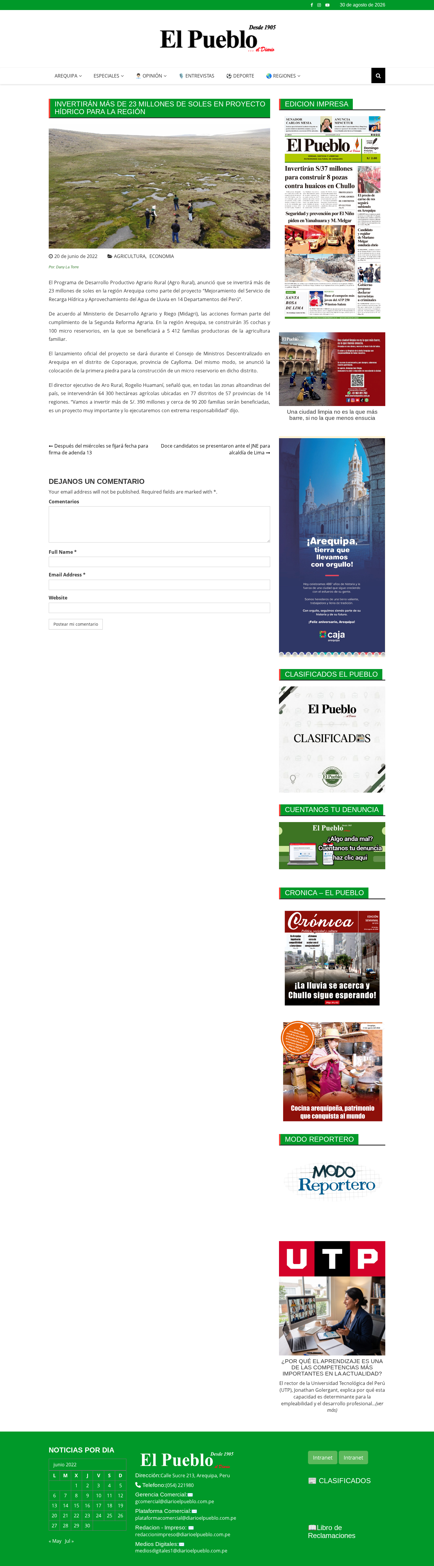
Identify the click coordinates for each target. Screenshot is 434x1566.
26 (120, 1515)
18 (109, 1505)
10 (98, 1495)
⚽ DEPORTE (240, 76)
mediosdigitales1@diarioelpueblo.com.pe (181, 1550)
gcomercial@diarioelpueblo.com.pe (174, 1501)
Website (58, 597)
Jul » (69, 1541)
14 (65, 1505)
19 (120, 1505)
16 (87, 1505)
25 (109, 1515)
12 (120, 1495)
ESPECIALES (106, 76)
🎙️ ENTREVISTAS (196, 76)
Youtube (327, 5)
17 (98, 1505)
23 (87, 1515)
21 (65, 1515)
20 (54, 1515)
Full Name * (63, 552)
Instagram (319, 5)
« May (55, 1541)
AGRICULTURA (130, 256)
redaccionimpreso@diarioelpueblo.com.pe (182, 1534)
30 (87, 1525)
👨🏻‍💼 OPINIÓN (149, 76)
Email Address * (67, 574)
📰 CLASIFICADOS (339, 1481)
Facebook (312, 5)
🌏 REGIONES (281, 76)
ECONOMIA (161, 256)
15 (76, 1505)
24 (98, 1515)
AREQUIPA (66, 76)
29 (76, 1525)
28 (65, 1525)
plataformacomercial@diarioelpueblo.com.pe (185, 1518)
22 (76, 1515)
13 (54, 1505)
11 (109, 1495)
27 (54, 1525)
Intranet (322, 1457)
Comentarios (64, 501)
